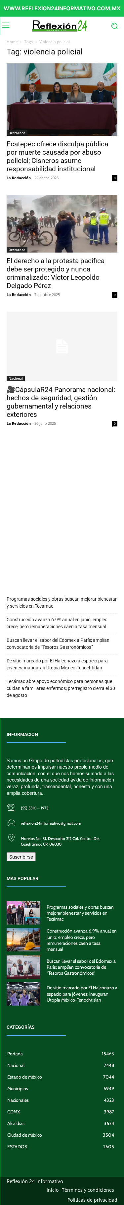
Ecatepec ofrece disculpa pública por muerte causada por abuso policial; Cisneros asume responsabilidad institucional (57, 156)
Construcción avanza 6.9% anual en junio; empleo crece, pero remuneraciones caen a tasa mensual (57, 623)
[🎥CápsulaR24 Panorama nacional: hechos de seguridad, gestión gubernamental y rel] (62, 346)
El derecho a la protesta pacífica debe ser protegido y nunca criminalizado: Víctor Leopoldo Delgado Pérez (55, 273)
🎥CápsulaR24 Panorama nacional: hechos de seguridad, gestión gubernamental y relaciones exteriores (61, 402)
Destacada (17, 132)
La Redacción (19, 177)
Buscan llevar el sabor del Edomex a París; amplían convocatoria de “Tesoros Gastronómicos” (58, 644)
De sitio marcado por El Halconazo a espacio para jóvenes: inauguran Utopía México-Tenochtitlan (57, 664)
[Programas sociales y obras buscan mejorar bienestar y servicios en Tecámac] (23, 913)
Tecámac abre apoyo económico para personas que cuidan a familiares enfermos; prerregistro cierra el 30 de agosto (61, 688)
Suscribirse (21, 857)
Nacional (16, 378)
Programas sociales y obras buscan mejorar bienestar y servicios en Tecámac (62, 602)
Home (12, 41)
